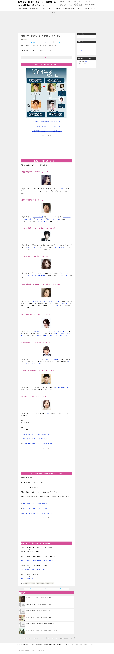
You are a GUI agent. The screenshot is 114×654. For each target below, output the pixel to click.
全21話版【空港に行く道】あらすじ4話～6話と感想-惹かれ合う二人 (38, 610)
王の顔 (27, 247)
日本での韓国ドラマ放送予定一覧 (34, 9)
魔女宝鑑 (30, 275)
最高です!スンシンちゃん (53, 359)
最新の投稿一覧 (58, 9)
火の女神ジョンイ (39, 219)
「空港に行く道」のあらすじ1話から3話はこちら (47, 121)
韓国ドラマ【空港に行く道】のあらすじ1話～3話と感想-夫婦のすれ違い (60, 638)
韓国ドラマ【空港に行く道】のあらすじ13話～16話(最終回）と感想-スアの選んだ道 (41, 630)
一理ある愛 (64, 303)
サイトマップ (93, 9)
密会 (55, 387)
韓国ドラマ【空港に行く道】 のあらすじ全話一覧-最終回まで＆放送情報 (39, 617)
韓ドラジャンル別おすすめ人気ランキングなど (47, 9)
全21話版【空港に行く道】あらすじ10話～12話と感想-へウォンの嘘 (38, 604)
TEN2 (48, 413)
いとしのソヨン (63, 275)
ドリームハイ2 (54, 305)
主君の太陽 (38, 335)
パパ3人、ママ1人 (37, 247)
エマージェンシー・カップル (52, 301)
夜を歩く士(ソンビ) (40, 275)
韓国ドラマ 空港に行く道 (30, 583)
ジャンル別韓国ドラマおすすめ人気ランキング (33, 569)
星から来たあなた (60, 247)
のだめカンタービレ (59, 333)
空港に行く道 (23, 39)
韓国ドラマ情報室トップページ (23, 9)
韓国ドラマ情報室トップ (27, 578)
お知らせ (81, 44)
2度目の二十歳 (28, 219)
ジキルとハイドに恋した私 (59, 331)
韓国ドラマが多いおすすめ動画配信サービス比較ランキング (37, 560)
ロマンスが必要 (37, 301)
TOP (35, 644)
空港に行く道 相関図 (40, 583)
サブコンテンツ (80, 9)
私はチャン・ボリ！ (64, 335)
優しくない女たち (42, 221)
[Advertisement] (57, 22)
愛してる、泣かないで (53, 219)
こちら (85, 61)
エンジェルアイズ (38, 217)
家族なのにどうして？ (50, 335)
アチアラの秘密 (65, 273)
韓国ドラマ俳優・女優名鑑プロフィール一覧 (69, 9)
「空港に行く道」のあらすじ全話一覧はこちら (47, 126)
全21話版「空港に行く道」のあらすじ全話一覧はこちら (47, 131)
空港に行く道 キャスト (49, 583)
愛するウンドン (45, 331)
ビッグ (24, 275)
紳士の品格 (62, 189)
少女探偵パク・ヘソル (64, 387)
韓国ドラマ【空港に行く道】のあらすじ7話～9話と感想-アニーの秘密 (38, 597)
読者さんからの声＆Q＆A (85, 47)
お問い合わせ (87, 9)
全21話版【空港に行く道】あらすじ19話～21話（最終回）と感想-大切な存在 (40, 623)
